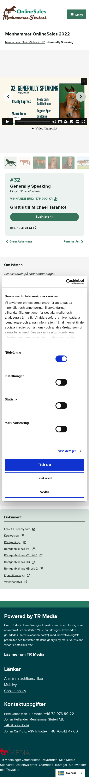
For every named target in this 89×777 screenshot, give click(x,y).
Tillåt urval (44, 478)
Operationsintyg (14, 575)
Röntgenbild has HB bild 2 (21, 568)
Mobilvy (10, 685)
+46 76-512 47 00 (63, 731)
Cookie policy (15, 691)
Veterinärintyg (13, 582)
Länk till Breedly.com (17, 529)
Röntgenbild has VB (17, 549)
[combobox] (70, 773)
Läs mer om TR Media (24, 654)
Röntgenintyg (12, 542)
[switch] (61, 382)
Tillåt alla (44, 464)
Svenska (71, 773)
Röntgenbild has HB (17, 562)
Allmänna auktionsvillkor (23, 678)
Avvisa (44, 491)
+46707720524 (16, 725)
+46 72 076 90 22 (59, 714)
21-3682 (26, 228)
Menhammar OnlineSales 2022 (25, 42)
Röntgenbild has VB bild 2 (20, 555)
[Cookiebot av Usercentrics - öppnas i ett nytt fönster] (66, 281)
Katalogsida (11, 535)
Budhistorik (44, 217)
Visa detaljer (67, 451)
